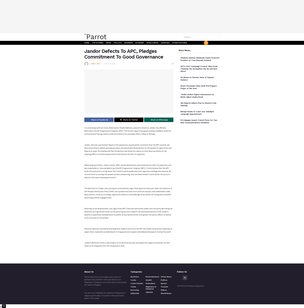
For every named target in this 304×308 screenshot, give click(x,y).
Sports (164, 283)
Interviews (150, 283)
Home (86, 43)
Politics (118, 43)
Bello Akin (96, 64)
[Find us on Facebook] (200, 43)
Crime (133, 287)
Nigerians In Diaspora (151, 288)
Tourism (164, 287)
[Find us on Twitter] (206, 43)
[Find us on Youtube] (211, 43)
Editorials (135, 293)
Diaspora (165, 43)
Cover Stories (137, 283)
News (108, 43)
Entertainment (152, 277)
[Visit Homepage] (103, 37)
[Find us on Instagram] (217, 43)
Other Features (179, 43)
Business (128, 43)
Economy (139, 43)
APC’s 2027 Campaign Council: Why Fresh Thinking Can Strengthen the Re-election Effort (198, 68)
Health (149, 280)
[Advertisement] (152, 16)
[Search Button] (218, 37)
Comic (133, 280)
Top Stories (97, 43)
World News (152, 43)
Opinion (149, 292)
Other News (166, 277)
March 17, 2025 (109, 64)
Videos (164, 290)
